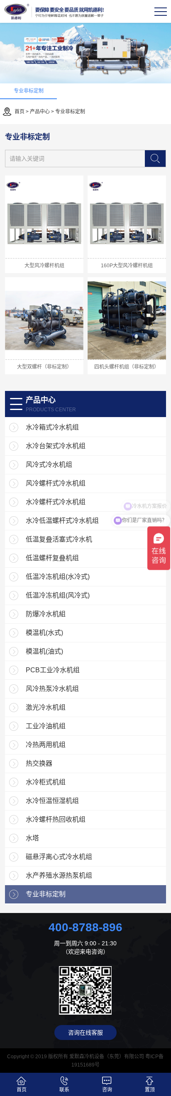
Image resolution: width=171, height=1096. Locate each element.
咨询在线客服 (85, 1032)
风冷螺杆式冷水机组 (56, 483)
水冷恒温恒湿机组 (52, 800)
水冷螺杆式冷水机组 (56, 501)
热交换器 (39, 763)
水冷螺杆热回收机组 (56, 819)
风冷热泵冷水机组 (52, 688)
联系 (64, 1090)
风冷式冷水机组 (49, 464)
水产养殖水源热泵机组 (59, 875)
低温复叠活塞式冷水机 (59, 539)
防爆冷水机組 (46, 614)
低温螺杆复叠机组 (52, 557)
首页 (19, 112)
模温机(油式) (44, 651)
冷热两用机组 (46, 744)
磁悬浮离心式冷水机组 (59, 856)
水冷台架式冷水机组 (56, 445)
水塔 (32, 838)
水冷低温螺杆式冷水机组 (62, 520)
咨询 (107, 1090)
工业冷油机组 (46, 726)
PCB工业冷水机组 (53, 670)
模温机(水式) (44, 632)
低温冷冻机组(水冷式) (58, 576)
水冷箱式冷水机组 (52, 427)
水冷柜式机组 (46, 782)
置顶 (150, 1090)
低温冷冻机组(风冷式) (58, 595)
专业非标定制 (29, 91)
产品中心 (40, 112)
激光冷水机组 (46, 707)
